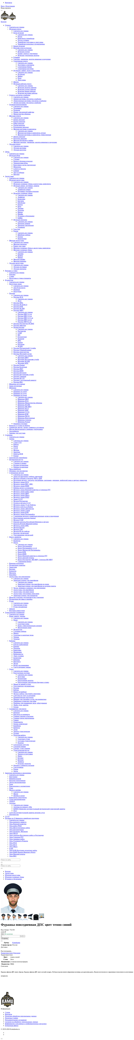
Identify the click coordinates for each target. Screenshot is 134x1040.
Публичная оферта (11, 1025)
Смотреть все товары (16, 27)
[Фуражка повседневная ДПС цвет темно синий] (3, 919)
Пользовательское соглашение (16, 1020)
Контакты (8, 2)
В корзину (5, 938)
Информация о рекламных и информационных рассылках (26, 1024)
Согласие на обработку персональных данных (21, 1022)
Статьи (7, 1012)
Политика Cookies (11, 1018)
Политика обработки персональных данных (21, 1016)
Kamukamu (16, 942)
